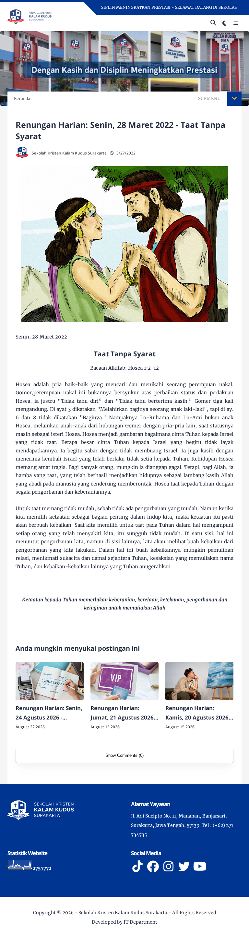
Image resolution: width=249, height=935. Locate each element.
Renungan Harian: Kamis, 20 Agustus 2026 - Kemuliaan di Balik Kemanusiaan (198, 713)
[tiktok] (137, 866)
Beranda (22, 98)
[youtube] (199, 866)
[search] (213, 23)
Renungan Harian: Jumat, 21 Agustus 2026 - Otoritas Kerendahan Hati (123, 713)
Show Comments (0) (124, 755)
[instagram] (168, 866)
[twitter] (184, 866)
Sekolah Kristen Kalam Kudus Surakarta (122, 913)
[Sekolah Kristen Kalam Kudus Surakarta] (29, 16)
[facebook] (153, 866)
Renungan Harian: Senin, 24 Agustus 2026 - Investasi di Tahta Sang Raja (49, 713)
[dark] (224, 23)
